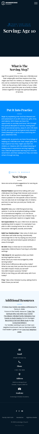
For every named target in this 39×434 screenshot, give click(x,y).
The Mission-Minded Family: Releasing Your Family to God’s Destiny (19, 317)
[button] (35, 3)
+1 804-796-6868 (19, 370)
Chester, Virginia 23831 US (19, 384)
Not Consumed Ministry (23, 321)
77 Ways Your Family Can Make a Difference (18, 307)
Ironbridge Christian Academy (19, 397)
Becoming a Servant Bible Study (17, 320)
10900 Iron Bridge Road (19, 382)
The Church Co (19, 425)
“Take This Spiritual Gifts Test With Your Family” (20, 312)
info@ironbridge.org (19, 358)
